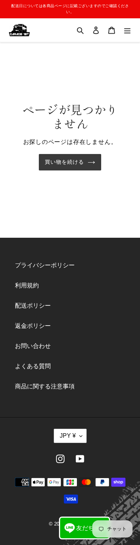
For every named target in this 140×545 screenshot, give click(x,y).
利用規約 (27, 285)
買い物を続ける (64, 162)
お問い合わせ (33, 346)
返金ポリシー (33, 326)
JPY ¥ (68, 435)
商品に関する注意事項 (45, 386)
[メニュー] (127, 30)
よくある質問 (33, 366)
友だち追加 (91, 528)
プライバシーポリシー (45, 265)
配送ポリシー (33, 305)
